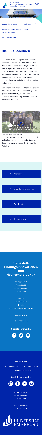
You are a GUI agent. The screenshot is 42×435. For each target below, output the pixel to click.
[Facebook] (14, 335)
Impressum (23, 321)
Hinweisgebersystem (23, 370)
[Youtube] (28, 335)
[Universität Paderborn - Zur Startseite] (5, 5)
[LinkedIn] (24, 383)
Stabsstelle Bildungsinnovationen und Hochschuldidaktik (21, 4)
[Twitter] (21, 335)
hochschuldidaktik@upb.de (21, 308)
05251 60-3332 (21, 302)
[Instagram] (10, 383)
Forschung (18, 204)
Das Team (18, 174)
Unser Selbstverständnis (24, 189)
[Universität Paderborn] (21, 420)
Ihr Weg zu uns (20, 219)
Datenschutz (33, 367)
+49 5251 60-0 (21, 409)
